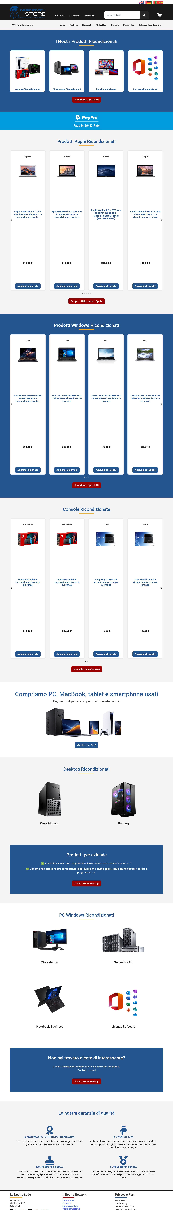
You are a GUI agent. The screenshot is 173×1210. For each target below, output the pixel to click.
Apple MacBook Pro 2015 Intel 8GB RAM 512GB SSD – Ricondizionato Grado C (67, 214)
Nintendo (28, 524)
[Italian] (153, 2)
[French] (145, 2)
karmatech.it (68, 1200)
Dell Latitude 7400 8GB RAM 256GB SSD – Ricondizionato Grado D (145, 398)
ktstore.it (67, 1203)
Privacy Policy (121, 1200)
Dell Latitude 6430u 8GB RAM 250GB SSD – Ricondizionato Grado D (106, 398)
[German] (149, 2)
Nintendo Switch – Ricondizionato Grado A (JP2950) (27, 582)
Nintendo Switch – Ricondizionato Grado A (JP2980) (66, 582)
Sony (106, 524)
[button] (11, 220)
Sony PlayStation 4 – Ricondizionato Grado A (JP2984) (106, 582)
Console (115, 25)
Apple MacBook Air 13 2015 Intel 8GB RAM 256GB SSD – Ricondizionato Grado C (28, 214)
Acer (27, 340)
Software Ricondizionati (150, 25)
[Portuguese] (157, 2)
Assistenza (74, 15)
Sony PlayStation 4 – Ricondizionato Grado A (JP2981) (145, 582)
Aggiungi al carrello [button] (27, 286)
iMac (62, 25)
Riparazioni (89, 15)
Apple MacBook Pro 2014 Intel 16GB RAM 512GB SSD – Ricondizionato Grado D (145, 214)
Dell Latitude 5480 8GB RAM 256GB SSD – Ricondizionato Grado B (67, 398)
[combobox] (122, 15)
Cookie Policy (121, 1203)
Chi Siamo (60, 15)
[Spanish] (161, 2)
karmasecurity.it (70, 1206)
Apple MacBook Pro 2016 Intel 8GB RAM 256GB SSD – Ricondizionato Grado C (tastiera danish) (106, 214)
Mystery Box (128, 25)
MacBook (73, 25)
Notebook (86, 25)
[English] (141, 2)
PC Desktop (101, 25)
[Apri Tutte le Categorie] (32, 25)
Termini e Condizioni (124, 1206)
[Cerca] (144, 15)
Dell (67, 340)
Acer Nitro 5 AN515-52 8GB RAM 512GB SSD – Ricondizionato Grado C (28, 398)
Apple (28, 156)
